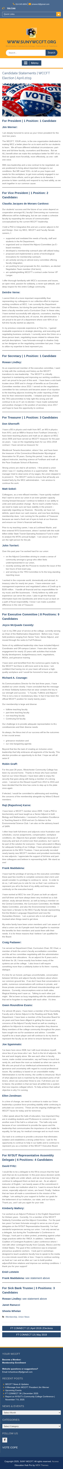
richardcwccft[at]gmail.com (20, 1372)
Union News (23, 1317)
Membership (11, 1317)
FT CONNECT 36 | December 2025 (21, 1393)
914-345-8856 (21, 4)
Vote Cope (11, 8)
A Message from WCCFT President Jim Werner (27, 1387)
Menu (34, 63)
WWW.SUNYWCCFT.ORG (31, 42)
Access (55, 1461)
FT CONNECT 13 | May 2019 (31, 1334)
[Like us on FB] (4, 1440)
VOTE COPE (10, 1447)
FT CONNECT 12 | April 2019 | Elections (31, 1328)
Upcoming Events (13, 1390)
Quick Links (9, 14)
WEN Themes (41, 1465)
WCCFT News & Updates (17, 1384)
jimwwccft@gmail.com (40, 4)
